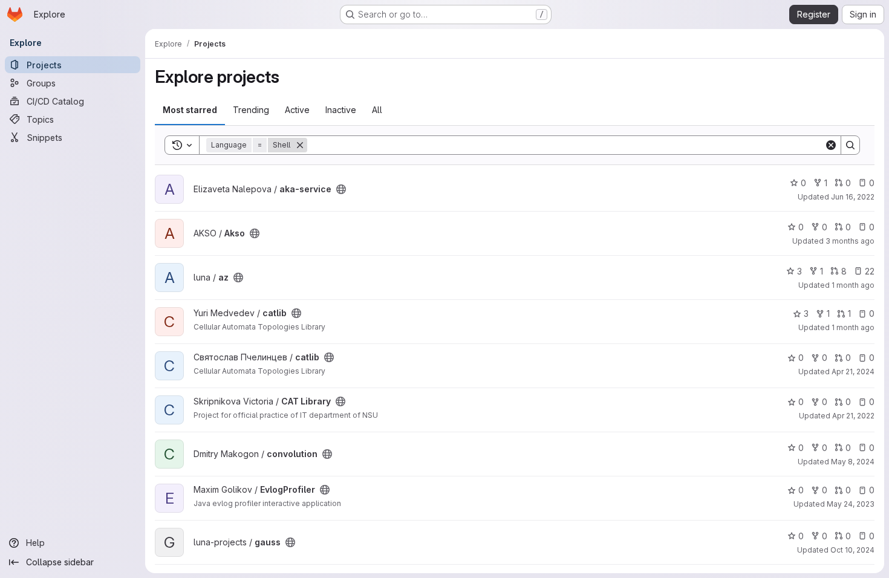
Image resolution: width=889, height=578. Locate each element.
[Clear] (831, 145)
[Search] (850, 145)
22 (869, 271)
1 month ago (853, 285)
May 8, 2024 (852, 461)
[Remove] (300, 145)
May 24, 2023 (850, 503)
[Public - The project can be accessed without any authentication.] (341, 189)
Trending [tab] (251, 110)
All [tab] (377, 110)
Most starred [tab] (190, 110)
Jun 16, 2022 (852, 196)
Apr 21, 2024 (853, 371)
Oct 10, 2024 (852, 549)
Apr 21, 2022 (853, 415)
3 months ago (850, 240)
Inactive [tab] (340, 110)
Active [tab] (297, 110)
